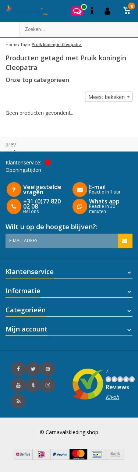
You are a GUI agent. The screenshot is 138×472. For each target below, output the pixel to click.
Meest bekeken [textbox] (106, 96)
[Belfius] (23, 457)
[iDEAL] (41, 457)
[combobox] (108, 97)
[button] (127, 11)
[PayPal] (60, 457)
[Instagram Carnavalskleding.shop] (47, 385)
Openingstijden (23, 169)
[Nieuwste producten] (18, 401)
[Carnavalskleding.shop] (25, 11)
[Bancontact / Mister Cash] (97, 457)
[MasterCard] (78, 457)
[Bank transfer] (115, 457)
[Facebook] (18, 369)
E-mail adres (23, 240)
